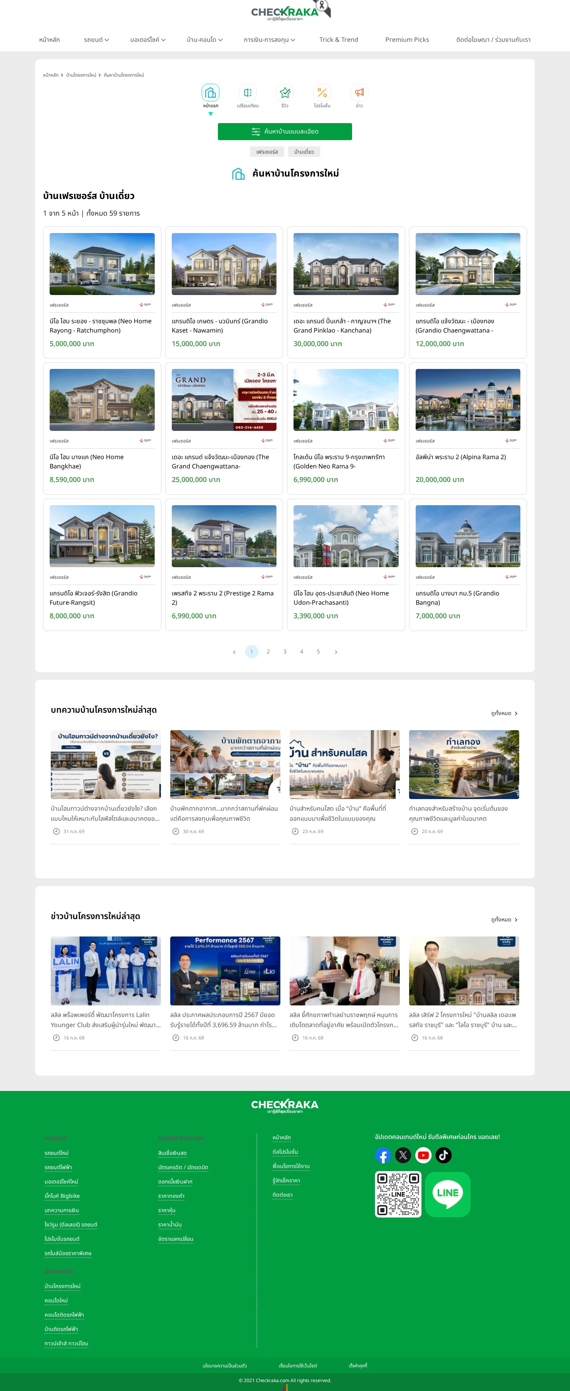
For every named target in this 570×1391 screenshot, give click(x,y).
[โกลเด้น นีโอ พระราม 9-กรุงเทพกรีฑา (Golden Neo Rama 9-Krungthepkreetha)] (346, 401)
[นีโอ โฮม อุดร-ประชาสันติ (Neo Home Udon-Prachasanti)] (346, 537)
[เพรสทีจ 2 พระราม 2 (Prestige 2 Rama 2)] (224, 537)
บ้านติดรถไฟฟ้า (61, 1329)
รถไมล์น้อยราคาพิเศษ (68, 1253)
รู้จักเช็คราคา (286, 1181)
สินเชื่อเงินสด (172, 1153)
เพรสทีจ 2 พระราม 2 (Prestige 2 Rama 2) (223, 598)
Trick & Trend (339, 40)
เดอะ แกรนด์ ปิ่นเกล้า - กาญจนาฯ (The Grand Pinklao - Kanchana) (342, 326)
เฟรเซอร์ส (267, 152)
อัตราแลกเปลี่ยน (175, 1239)
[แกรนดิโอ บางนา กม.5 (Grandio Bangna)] (468, 537)
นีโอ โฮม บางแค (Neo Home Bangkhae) (87, 462)
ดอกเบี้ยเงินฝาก (175, 1182)
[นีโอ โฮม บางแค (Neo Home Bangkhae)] (102, 401)
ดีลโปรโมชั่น (285, 1152)
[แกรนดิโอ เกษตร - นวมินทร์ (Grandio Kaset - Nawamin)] (224, 265)
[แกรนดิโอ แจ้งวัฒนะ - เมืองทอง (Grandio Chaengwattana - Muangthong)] (468, 265)
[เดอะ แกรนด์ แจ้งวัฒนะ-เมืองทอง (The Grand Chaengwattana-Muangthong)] (224, 401)
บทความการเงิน (62, 1210)
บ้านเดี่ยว (304, 152)
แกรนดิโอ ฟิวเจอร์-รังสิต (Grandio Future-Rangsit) (94, 598)
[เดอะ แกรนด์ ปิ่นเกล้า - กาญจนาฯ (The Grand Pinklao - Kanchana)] (346, 265)
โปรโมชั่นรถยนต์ (62, 1239)
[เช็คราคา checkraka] (285, 13)
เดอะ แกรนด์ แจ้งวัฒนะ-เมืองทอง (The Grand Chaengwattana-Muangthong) (220, 462)
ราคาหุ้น (167, 1210)
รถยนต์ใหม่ (57, 1153)
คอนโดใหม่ (56, 1301)
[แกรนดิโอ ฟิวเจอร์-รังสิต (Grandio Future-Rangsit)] (102, 537)
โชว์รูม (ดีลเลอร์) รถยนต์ (71, 1225)
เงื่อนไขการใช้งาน (291, 1166)
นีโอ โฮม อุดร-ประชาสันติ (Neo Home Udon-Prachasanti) (341, 598)
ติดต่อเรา (283, 1195)
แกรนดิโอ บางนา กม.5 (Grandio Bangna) (457, 598)
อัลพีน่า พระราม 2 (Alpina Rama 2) (461, 457)
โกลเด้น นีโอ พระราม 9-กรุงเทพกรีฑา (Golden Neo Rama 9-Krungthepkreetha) (339, 462)
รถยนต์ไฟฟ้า (58, 1167)
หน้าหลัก (49, 40)
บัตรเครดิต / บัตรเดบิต (183, 1167)
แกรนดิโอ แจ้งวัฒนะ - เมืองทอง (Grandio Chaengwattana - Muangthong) (455, 326)
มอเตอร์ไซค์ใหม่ (61, 1182)
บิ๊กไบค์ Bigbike (62, 1196)
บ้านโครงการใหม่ (63, 1286)
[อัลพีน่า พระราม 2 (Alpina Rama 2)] (468, 401)
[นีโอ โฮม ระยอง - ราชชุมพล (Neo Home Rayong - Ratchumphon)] (102, 265)
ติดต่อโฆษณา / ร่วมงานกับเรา (493, 40)
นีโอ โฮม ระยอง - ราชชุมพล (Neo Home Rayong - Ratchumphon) (101, 326)
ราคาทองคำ (171, 1196)
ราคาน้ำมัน (170, 1225)
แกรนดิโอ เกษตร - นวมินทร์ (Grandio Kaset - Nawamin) (220, 326)
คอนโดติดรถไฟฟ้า (64, 1315)
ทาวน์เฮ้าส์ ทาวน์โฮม (66, 1344)
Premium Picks (407, 40)
